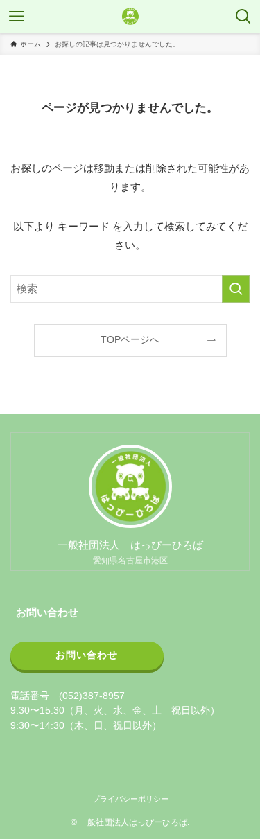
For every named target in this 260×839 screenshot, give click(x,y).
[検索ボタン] (243, 16)
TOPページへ (130, 340)
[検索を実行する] (236, 289)
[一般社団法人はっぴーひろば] (130, 16)
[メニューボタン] (16, 16)
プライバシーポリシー (130, 799)
